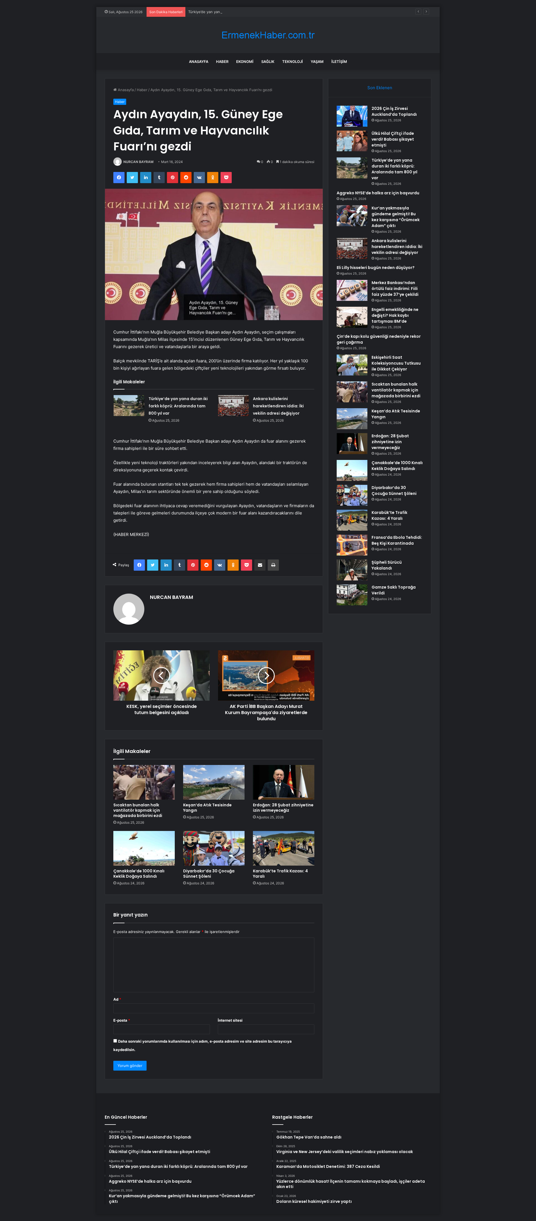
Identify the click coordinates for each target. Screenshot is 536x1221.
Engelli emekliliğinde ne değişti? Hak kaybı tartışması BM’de (395, 315)
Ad (117, 999)
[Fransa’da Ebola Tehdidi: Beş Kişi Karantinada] (352, 545)
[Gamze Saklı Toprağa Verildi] (352, 594)
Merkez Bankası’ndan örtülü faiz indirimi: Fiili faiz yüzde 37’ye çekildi (395, 288)
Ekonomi (244, 61)
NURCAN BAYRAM (138, 162)
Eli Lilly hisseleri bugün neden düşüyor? (376, 267)
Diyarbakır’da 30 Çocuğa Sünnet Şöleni (208, 873)
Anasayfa (198, 61)
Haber (222, 61)
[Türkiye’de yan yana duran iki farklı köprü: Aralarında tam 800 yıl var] (129, 405)
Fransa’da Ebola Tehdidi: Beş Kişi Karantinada (397, 540)
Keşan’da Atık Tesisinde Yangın (207, 807)
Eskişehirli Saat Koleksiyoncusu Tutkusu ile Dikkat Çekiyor (396, 363)
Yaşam (317, 61)
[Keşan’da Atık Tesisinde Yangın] (214, 782)
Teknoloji (292, 61)
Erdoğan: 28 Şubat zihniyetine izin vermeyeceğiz (283, 807)
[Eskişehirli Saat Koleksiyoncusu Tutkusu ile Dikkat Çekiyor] (352, 365)
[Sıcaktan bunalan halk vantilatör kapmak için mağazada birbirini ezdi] (144, 782)
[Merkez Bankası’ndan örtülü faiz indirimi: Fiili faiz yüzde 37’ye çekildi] (352, 290)
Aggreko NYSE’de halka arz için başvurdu (378, 193)
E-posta (121, 1020)
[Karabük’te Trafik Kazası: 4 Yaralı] (283, 848)
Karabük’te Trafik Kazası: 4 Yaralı (280, 873)
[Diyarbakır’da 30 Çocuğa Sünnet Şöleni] (214, 848)
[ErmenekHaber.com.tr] (268, 35)
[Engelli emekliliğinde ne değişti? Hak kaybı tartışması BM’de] (352, 317)
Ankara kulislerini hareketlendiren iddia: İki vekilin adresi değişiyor (278, 406)
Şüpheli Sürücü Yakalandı (387, 565)
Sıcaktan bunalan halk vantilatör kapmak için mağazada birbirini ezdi (137, 810)
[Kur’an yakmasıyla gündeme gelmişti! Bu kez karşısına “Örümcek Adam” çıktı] (352, 215)
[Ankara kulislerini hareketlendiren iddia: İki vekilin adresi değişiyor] (233, 405)
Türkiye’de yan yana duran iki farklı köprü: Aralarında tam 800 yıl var (246, 12)
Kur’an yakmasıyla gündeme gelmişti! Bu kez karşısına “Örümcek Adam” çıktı (396, 216)
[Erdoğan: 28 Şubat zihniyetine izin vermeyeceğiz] (283, 782)
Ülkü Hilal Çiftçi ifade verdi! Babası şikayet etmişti (393, 139)
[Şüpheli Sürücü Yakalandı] (352, 569)
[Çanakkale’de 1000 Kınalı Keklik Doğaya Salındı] (144, 848)
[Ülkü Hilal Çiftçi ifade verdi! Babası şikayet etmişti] (352, 141)
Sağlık (267, 61)
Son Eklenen (379, 87)
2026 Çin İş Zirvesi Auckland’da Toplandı (394, 111)
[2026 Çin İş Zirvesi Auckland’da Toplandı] (352, 116)
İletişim (339, 61)
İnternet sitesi (230, 1020)
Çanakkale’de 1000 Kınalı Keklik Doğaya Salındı (138, 873)
